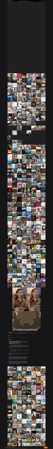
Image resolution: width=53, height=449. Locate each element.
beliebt (15, 1)
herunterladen (34, 332)
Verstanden (45, 447)
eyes (18, 333)
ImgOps (30, 332)
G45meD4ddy (20, 332)
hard (22, 333)
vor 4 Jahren (16, 332)
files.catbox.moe (24, 332)
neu (13, 1)
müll (16, 1)
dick (15, 333)
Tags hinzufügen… (33, 333)
